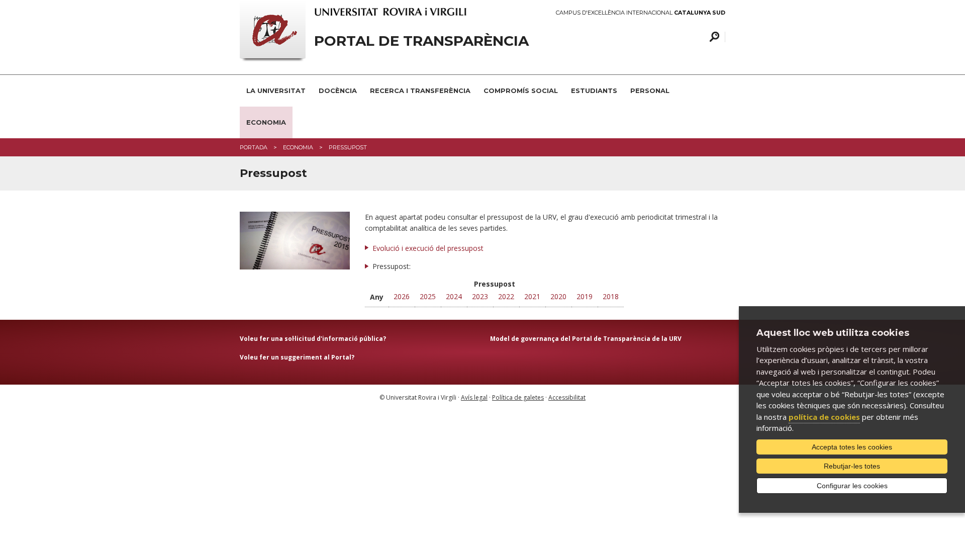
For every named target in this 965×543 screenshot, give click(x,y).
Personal (649, 90)
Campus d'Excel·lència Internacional (640, 13)
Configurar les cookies (852, 486)
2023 (480, 296)
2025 (428, 296)
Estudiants (594, 90)
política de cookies (824, 417)
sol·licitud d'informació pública (333, 338)
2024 (454, 296)
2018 (611, 296)
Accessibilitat (567, 397)
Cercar (713, 37)
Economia (266, 122)
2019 (584, 296)
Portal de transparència (421, 41)
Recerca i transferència (420, 90)
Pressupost (348, 147)
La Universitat (276, 90)
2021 (532, 296)
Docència (338, 90)
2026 (402, 296)
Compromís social (521, 90)
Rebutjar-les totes (852, 466)
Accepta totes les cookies (852, 447)
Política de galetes (518, 397)
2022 (506, 296)
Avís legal (474, 397)
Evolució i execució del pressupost (428, 248)
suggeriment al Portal (315, 357)
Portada (253, 147)
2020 (558, 296)
